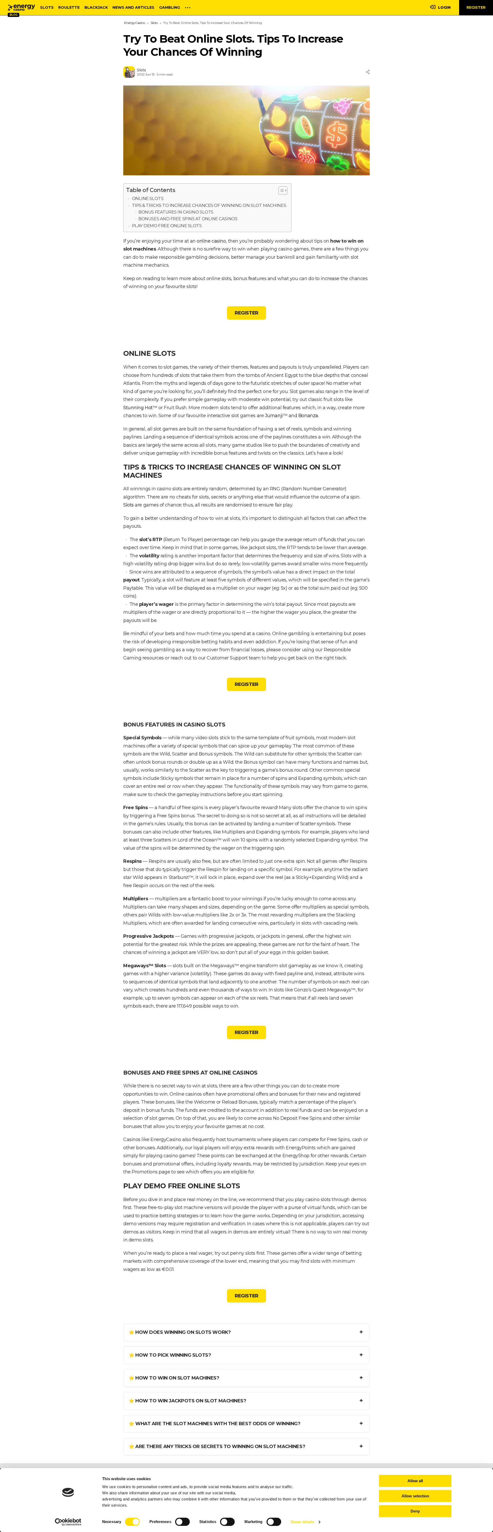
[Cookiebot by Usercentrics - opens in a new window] (68, 1522)
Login (444, 7)
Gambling (169, 7)
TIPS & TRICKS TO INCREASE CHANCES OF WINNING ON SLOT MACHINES (209, 205)
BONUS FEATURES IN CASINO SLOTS (175, 212)
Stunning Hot (138, 407)
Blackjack (96, 7)
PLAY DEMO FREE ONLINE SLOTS (167, 225)
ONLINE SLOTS (148, 198)
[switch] (182, 1522)
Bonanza (308, 415)
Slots (47, 7)
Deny (415, 1511)
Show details (302, 1522)
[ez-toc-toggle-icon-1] (280, 190)
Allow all (415, 1481)
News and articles (133, 7)
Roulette (69, 7)
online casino (211, 241)
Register (476, 7)
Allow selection (415, 1496)
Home (21, 7)
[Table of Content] (282, 190)
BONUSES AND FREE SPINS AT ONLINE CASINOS (187, 218)
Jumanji (274, 415)
